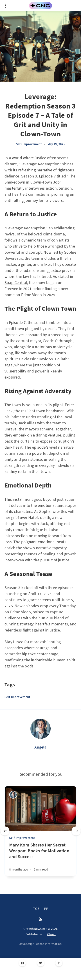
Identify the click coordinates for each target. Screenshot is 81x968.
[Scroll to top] (58, 962)
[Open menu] (5, 5)
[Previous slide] (4, 830)
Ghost (51, 934)
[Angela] (40, 729)
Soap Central (15, 282)
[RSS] (40, 919)
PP (46, 908)
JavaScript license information (40, 944)
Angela (40, 747)
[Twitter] (40, 962)
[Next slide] (76, 830)
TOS (36, 908)
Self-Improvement (29, 144)
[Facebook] (22, 962)
